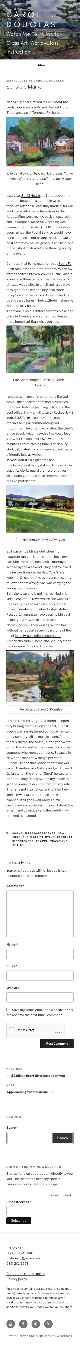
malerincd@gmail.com (23, 1258)
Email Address (19, 1202)
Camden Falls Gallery (32, 768)
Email (11, 966)
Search (11, 1128)
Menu (42, 65)
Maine (17, 833)
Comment (15, 886)
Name (12, 944)
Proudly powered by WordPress (50, 1336)
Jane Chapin (63, 274)
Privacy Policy (16, 1336)
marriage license (40, 833)
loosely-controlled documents (38, 636)
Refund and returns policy (25, 1274)
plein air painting (39, 837)
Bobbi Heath (30, 196)
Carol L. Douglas (32, 19)
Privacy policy (16, 1279)
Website (12, 988)
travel (42, 841)
